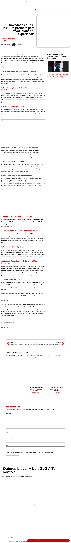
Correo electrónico (10, 438)
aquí (41, 309)
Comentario (9, 413)
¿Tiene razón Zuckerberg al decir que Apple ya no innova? (57, 389)
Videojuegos (12, 38)
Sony (4, 40)
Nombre (8, 432)
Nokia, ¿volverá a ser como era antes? (14, 356)
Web (7, 445)
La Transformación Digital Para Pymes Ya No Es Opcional (35, 389)
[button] (35, 10)
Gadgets (4, 38)
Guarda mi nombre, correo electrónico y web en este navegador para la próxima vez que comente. (31, 452)
